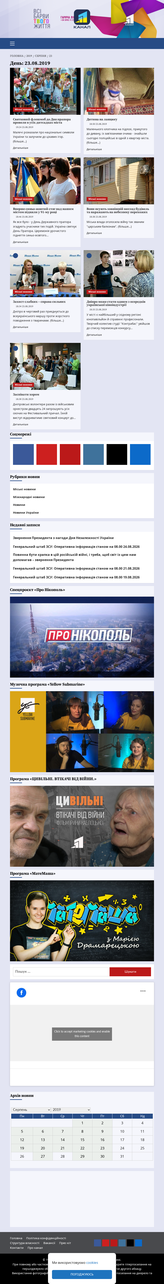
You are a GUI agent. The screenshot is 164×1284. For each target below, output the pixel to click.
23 (102, 1148)
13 (43, 1139)
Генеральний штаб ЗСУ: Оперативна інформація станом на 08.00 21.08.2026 (76, 568)
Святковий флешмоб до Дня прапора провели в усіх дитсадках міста (42, 121)
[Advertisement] (82, 1199)
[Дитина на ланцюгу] (119, 91)
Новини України (26, 512)
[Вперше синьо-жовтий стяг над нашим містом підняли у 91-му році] (45, 180)
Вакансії (49, 1243)
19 (22, 1148)
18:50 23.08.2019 (98, 124)
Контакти (17, 1248)
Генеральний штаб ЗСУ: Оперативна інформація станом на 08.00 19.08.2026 (76, 577)
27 (43, 1156)
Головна (16, 1238)
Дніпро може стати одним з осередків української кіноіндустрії (116, 303)
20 (43, 1148)
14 (63, 1139)
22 (82, 1148)
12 (22, 1139)
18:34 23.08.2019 (24, 306)
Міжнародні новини (29, 497)
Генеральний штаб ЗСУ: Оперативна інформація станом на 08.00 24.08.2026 (76, 546)
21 (63, 1148)
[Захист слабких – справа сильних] (45, 273)
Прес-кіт (65, 1243)
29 (82, 1156)
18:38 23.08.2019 (98, 216)
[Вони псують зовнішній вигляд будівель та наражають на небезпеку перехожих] (119, 180)
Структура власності (24, 1243)
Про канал (35, 1248)
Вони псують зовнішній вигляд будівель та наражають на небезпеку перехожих (118, 210)
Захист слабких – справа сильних (39, 302)
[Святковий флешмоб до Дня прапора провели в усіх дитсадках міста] (45, 91)
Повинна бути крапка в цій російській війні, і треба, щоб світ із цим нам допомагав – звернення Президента (74, 557)
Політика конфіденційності (46, 1238)
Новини (19, 505)
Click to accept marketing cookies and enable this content (82, 1034)
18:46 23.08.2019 (24, 216)
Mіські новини (23, 109)
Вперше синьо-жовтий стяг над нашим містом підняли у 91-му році (43, 210)
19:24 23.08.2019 (24, 127)
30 (102, 1156)
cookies (92, 1262)
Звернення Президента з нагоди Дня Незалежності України (63, 538)
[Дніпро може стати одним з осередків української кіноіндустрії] (119, 273)
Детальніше (20, 147)
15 (82, 1139)
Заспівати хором (26, 394)
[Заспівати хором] (45, 366)
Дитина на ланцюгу (102, 119)
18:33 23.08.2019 (98, 309)
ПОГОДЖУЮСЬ (82, 1274)
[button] (14, 43)
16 (102, 1139)
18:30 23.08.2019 (24, 399)
